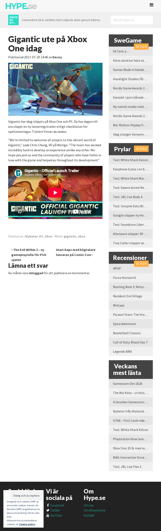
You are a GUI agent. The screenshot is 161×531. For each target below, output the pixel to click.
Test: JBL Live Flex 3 (127, 466)
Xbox (48, 236)
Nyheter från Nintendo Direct (133, 411)
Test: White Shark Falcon (130, 160)
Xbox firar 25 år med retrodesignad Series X (133, 448)
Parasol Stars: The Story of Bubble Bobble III (133, 314)
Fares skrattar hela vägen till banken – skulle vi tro (133, 60)
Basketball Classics (127, 333)
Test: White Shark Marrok (131, 178)
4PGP (117, 268)
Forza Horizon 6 (124, 277)
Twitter (55, 510)
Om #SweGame (94, 510)
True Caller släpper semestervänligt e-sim (133, 243)
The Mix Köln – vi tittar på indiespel (133, 393)
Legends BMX (122, 351)
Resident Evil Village (127, 296)
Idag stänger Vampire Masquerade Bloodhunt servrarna (133, 134)
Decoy (57, 57)
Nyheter (31, 236)
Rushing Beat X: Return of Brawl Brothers (133, 287)
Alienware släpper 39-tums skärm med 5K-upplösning (133, 234)
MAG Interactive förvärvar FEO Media (133, 457)
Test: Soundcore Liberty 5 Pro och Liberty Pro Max (133, 224)
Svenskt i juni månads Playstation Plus (133, 97)
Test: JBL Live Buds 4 (127, 197)
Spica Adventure (124, 324)
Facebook (57, 505)
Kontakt (89, 515)
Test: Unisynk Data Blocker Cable (133, 206)
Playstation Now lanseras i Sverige (133, 439)
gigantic (70, 236)
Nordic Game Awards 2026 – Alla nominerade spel (133, 116)
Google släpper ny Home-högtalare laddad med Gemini (133, 215)
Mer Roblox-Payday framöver (133, 125)
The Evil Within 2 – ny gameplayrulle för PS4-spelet (29, 255)
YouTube (56, 515)
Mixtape (119, 305)
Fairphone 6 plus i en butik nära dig (133, 169)
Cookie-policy (27, 524)
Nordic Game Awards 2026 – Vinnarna (133, 88)
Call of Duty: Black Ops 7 (130, 342)
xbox (81, 236)
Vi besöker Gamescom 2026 (132, 402)
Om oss (89, 505)
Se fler (141, 46)
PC (41, 236)
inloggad (36, 273)
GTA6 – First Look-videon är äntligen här (133, 420)
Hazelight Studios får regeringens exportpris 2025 (133, 79)
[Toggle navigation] (151, 5)
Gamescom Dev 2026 (127, 383)
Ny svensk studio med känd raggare (133, 106)
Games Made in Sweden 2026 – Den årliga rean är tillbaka (133, 70)
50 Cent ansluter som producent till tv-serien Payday (123, 51)
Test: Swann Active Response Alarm (133, 187)
